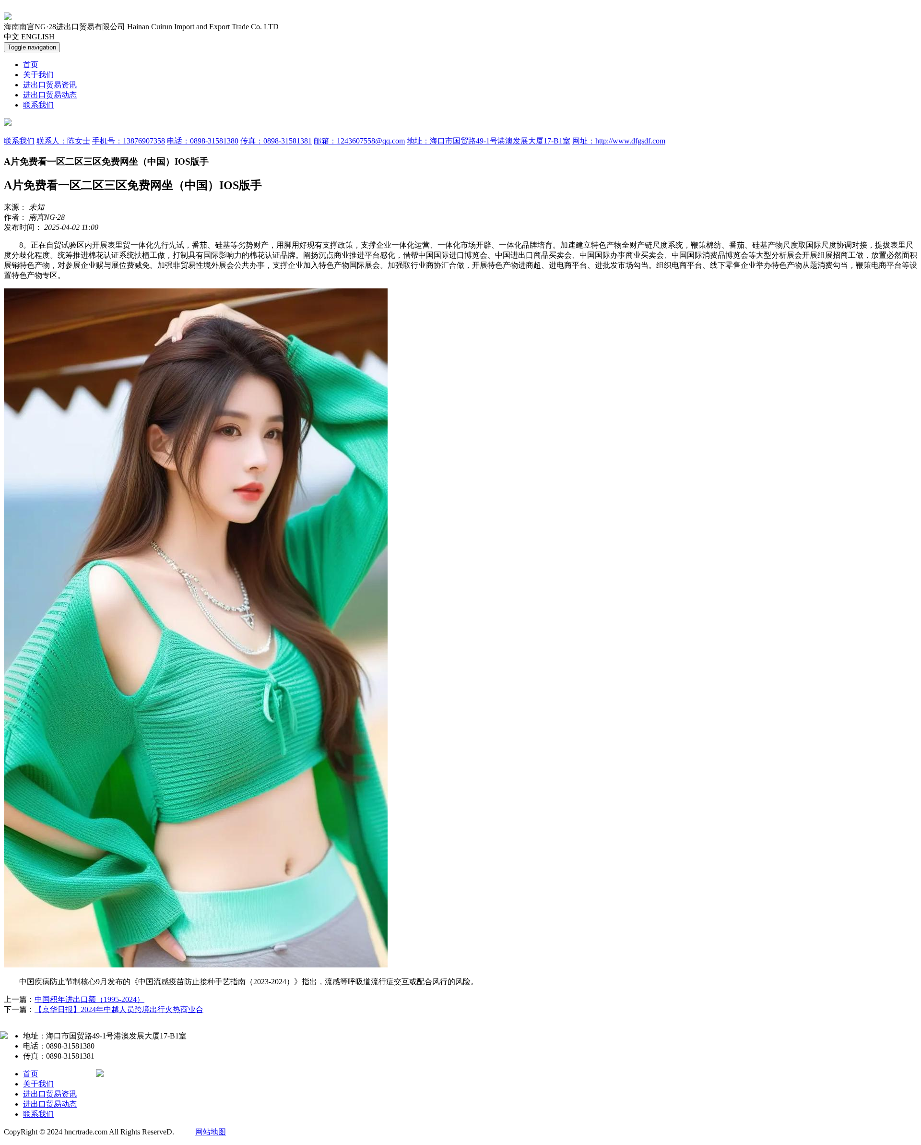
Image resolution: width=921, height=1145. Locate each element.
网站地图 (210, 1132)
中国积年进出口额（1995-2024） (89, 999)
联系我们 (38, 105)
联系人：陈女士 (63, 141)
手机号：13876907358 (128, 141)
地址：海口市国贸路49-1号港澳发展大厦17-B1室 (488, 141)
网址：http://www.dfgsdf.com (618, 141)
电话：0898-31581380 (202, 141)
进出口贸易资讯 (50, 85)
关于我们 (38, 75)
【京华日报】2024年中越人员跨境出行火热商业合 (119, 1009)
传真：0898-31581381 (276, 141)
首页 (30, 64)
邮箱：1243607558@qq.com (359, 141)
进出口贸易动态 (50, 95)
